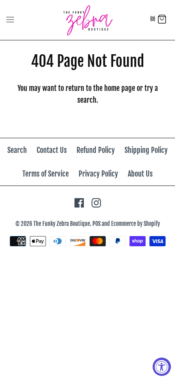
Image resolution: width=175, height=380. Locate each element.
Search (17, 150)
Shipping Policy (146, 150)
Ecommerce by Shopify (135, 224)
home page (119, 88)
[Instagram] (96, 203)
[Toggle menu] (10, 19)
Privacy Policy (98, 173)
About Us (140, 173)
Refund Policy (96, 150)
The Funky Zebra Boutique (61, 224)
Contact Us (52, 150)
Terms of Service (45, 173)
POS (96, 224)
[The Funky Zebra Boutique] (87, 20)
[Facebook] (79, 203)
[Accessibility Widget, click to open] (162, 367)
